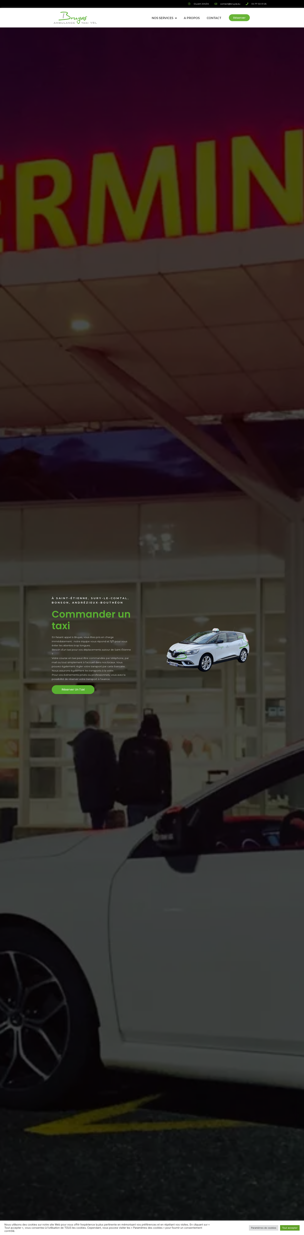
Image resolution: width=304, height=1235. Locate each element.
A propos (192, 18)
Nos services (162, 18)
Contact (214, 18)
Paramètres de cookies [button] (263, 1227)
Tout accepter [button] (289, 1227)
